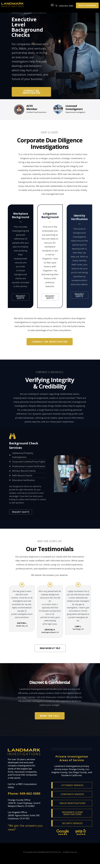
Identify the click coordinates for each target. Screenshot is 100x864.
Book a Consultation (87, 5)
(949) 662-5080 (66, 5)
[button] (52, 5)
